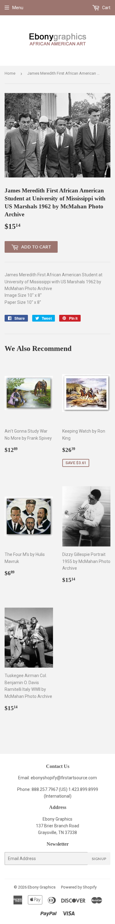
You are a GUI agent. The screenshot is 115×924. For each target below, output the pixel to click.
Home (10, 73)
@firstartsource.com (77, 777)
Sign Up (99, 858)
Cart (105, 7)
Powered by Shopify (79, 887)
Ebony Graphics (42, 887)
